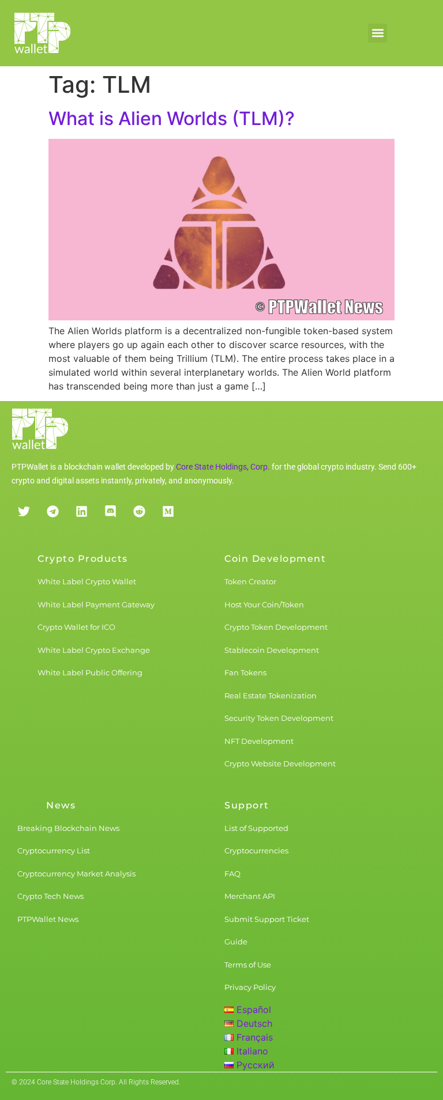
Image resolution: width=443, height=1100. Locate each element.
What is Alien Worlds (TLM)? (171, 118)
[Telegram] (52, 511)
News (61, 805)
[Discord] (110, 511)
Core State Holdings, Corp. (223, 466)
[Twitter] (24, 511)
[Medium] (168, 511)
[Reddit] (139, 511)
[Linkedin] (81, 511)
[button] (377, 33)
